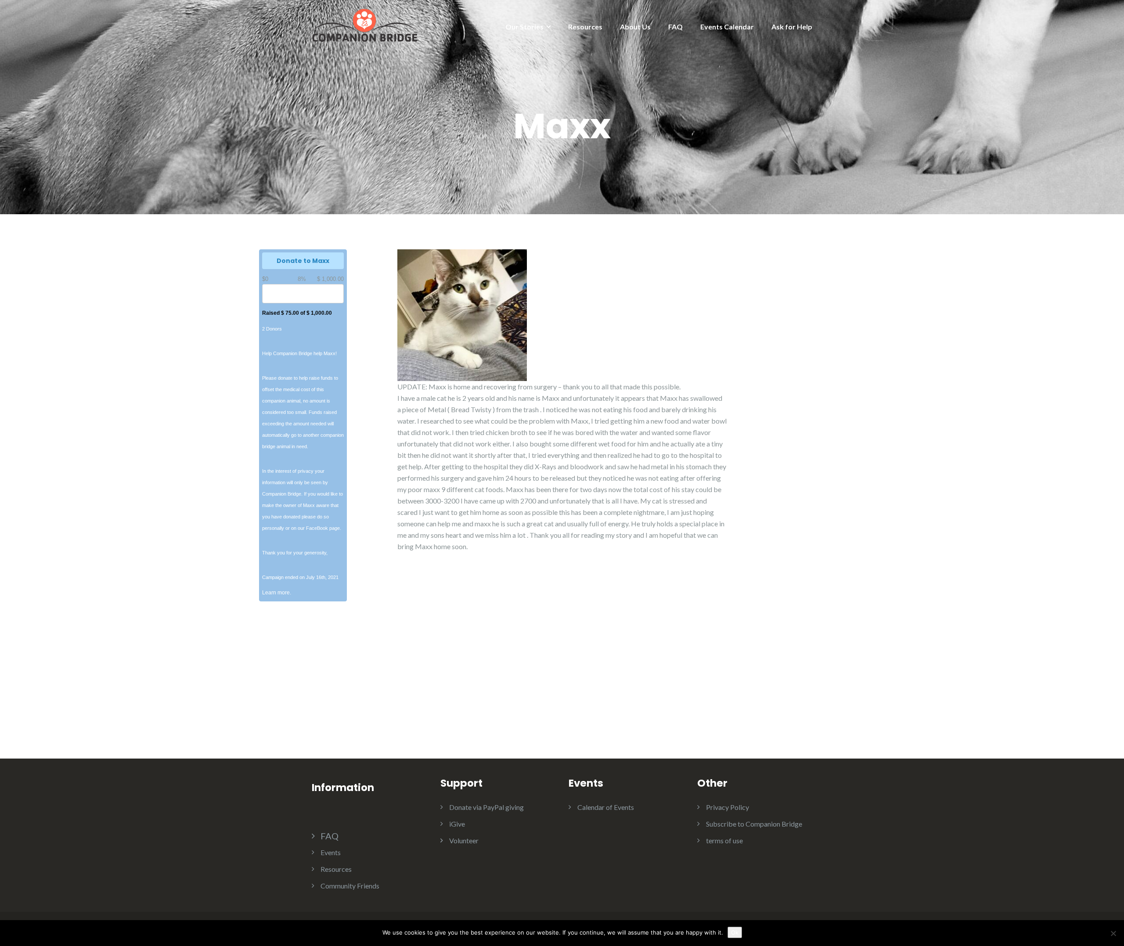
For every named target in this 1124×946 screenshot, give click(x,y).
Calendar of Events (605, 807)
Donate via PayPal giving (486, 807)
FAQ (675, 26)
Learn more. (276, 593)
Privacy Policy (727, 807)
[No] (1113, 933)
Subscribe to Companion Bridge (754, 824)
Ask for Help (791, 26)
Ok (735, 932)
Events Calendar (727, 26)
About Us (635, 26)
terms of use (724, 840)
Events (331, 852)
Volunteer (464, 840)
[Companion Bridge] (364, 24)
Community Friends (350, 885)
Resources (585, 26)
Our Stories (524, 26)
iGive (457, 824)
